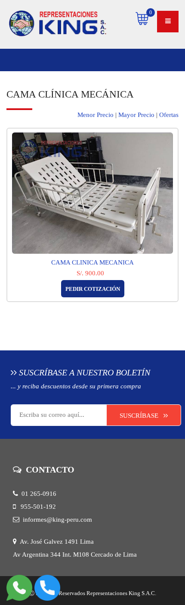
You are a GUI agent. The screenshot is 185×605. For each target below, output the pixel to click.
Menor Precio (95, 114)
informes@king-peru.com (55, 519)
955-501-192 (35, 506)
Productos (40, 59)
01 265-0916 (37, 493)
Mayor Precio (136, 114)
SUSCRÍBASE (141, 415)
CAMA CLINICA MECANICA (92, 262)
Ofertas (169, 114)
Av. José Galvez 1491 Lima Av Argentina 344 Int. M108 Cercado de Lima (75, 548)
